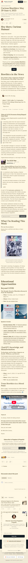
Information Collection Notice (10, 546)
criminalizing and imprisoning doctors (10, 85)
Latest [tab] (6, 497)
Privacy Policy (20, 546)
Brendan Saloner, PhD (9, 324)
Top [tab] (2, 497)
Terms (14, 553)
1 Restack (12, 457)
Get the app (20, 557)
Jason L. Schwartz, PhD (9, 330)
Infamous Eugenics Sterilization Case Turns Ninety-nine (10, 501)
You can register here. (12, 301)
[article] (14, 505)
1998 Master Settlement (7, 207)
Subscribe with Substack (15, 541)
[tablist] (6, 478)
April (6, 388)
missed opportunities (12, 211)
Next (24, 466)
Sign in (25, 1)
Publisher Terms (19, 552)
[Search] (25, 497)
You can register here (12, 379)
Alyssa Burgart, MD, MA (9, 18)
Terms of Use (13, 545)
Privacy (10, 553)
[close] (24, 515)
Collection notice (20, 553)
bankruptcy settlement (14, 190)
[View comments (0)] (7, 23)
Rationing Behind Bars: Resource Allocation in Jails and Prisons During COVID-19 (15, 326)
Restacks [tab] (10, 478)
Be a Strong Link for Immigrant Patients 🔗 (9, 512)
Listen (25, 19)
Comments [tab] (4, 478)
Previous (5, 466)
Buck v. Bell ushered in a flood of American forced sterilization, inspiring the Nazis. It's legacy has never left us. (10, 505)
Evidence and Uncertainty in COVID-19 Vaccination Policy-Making (15, 332)
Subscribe (20, 1)
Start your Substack (10, 557)
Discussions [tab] (11, 497)
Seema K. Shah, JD (8, 336)
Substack (8, 560)
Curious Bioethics (5, 5)
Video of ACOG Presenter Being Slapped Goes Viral (13, 115)
